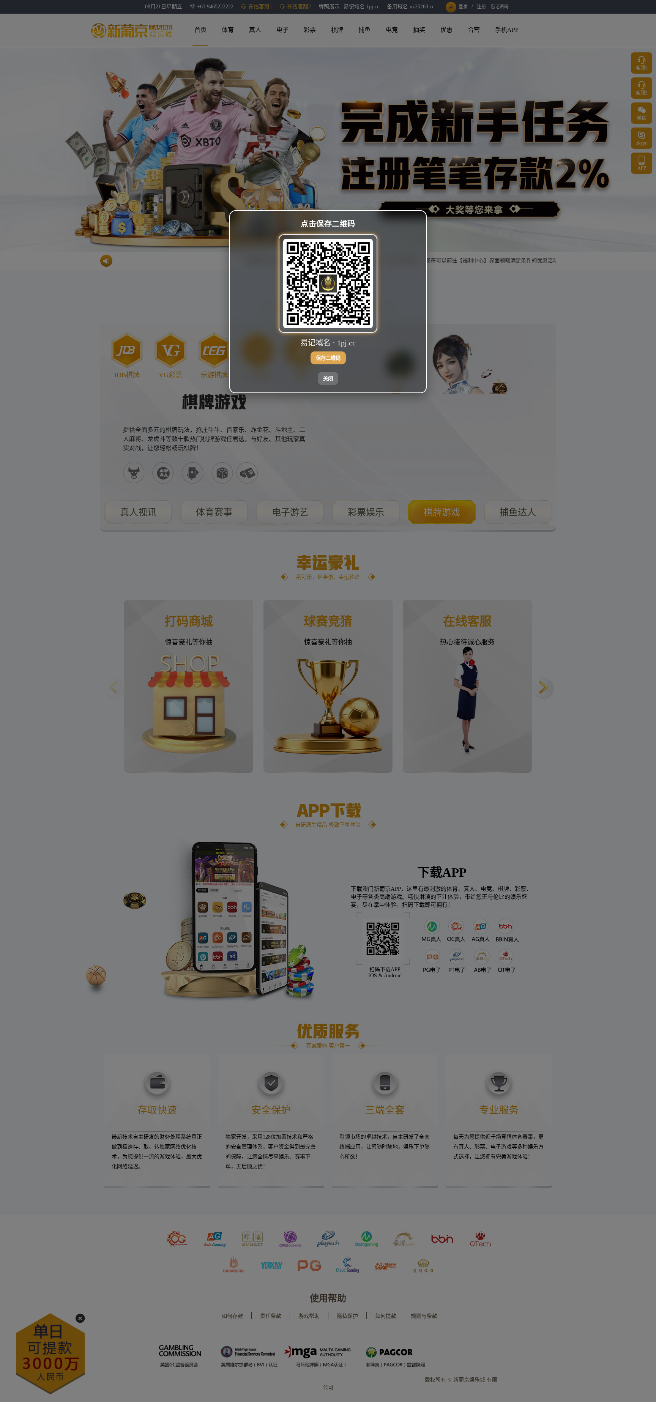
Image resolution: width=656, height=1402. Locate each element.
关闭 (328, 379)
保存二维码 (328, 358)
